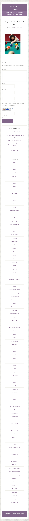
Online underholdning (14, 475)
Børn (14, 169)
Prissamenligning (14, 313)
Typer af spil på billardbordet (14, 140)
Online (14, 403)
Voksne (14, 183)
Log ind (21, 515)
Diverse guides (14, 306)
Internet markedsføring (14, 214)
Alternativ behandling (14, 327)
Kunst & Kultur (14, 375)
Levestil (14, 265)
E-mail (4, 89)
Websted (4, 96)
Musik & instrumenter (14, 471)
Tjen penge (14, 221)
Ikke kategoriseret (14, 372)
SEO (14, 217)
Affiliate (14, 207)
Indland (14, 433)
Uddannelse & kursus (14, 296)
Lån (14, 245)
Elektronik (14, 495)
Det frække (14, 173)
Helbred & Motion (14, 324)
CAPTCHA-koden (6, 115)
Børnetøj (14, 488)
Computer (14, 186)
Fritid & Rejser (14, 464)
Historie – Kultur (14, 430)
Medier (14, 396)
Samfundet (14, 440)
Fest (14, 258)
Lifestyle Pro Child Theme (18, 513)
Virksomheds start (14, 300)
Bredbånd (14, 492)
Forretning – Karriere (14, 279)
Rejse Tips (14, 458)
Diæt (14, 331)
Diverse (14, 203)
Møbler (14, 365)
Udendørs (14, 179)
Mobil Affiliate (14, 416)
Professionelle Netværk (14, 289)
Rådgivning (14, 252)
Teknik (14, 200)
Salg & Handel (14, 423)
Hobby (14, 351)
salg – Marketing (14, 293)
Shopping (14, 478)
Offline (14, 399)
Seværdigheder (14, 389)
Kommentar (5, 69)
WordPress (17, 515)
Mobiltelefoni (14, 413)
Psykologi (14, 269)
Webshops (14, 485)
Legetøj (14, 361)
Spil (14, 197)
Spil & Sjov (14, 482)
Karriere (14, 282)
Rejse (14, 317)
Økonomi (14, 437)
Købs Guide (14, 310)
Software (14, 193)
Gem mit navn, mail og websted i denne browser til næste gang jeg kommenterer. (13, 104)
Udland (14, 444)
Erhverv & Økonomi (14, 227)
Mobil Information (14, 420)
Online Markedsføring (14, 406)
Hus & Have (14, 354)
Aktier (14, 231)
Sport (14, 368)
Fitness (14, 334)
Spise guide (14, 320)
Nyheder (14, 248)
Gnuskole (14, 6)
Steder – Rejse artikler (14, 447)
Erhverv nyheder (14, 234)
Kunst (14, 358)
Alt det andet (14, 166)
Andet (14, 162)
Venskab (14, 276)
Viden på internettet (14, 224)
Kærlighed (14, 262)
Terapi (14, 272)
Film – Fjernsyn (14, 379)
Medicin (14, 337)
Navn (3, 83)
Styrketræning (14, 341)
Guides (14, 303)
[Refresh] (12, 108)
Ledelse (14, 286)
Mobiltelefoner (14, 502)
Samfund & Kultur (14, 427)
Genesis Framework (10, 515)
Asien (14, 451)
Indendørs (14, 176)
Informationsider (14, 210)
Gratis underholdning (14, 468)
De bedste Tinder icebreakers (14, 132)
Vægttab (14, 348)
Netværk (14, 190)
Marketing (14, 392)
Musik (14, 385)
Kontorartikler (14, 241)
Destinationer (14, 454)
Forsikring (14, 238)
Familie (14, 255)
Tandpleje (14, 344)
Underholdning (14, 461)
